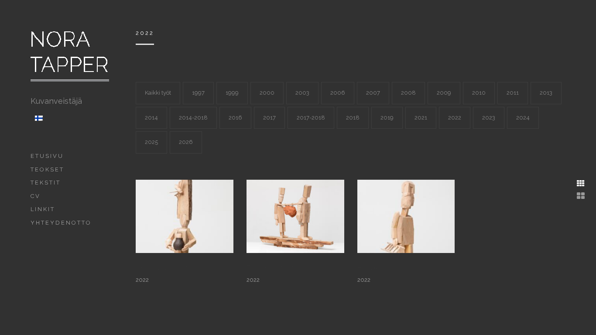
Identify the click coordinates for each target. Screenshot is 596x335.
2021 (420, 117)
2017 (269, 117)
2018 (353, 117)
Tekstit (46, 182)
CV (36, 196)
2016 (235, 117)
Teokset (47, 169)
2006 (337, 92)
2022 (454, 117)
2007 (373, 92)
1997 (198, 92)
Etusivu (47, 156)
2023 (488, 117)
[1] (184, 215)
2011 (513, 92)
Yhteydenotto (61, 222)
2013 (546, 92)
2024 (523, 117)
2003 (302, 92)
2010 (479, 92)
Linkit (43, 209)
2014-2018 (193, 117)
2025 (151, 142)
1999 (232, 92)
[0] (295, 215)
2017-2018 (311, 117)
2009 (444, 92)
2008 (408, 92)
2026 (186, 142)
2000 (267, 92)
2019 (387, 117)
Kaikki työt (158, 92)
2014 (151, 117)
